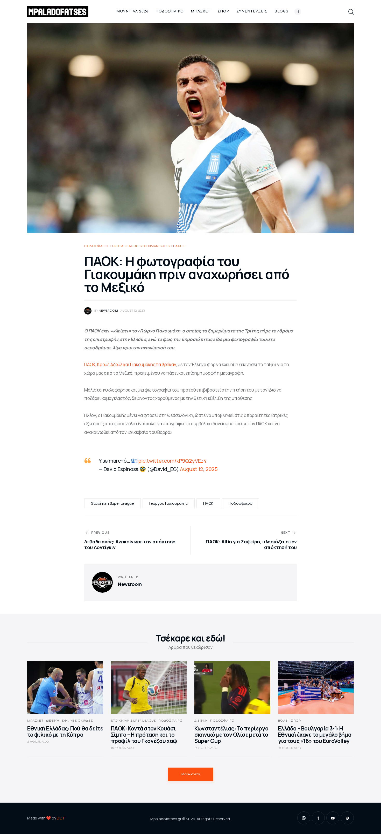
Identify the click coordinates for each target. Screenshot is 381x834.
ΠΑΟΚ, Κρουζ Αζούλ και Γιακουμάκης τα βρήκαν (130, 364)
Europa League (124, 246)
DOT (61, 818)
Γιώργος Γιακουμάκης (168, 503)
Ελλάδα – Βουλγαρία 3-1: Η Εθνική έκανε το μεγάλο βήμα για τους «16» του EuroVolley (314, 734)
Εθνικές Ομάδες (77, 720)
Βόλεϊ (283, 720)
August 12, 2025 (199, 469)
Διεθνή (52, 720)
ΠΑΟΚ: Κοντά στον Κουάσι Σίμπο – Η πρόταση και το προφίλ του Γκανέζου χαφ (144, 734)
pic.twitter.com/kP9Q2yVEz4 (172, 460)
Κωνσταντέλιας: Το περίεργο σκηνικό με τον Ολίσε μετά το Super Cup (231, 734)
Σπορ (296, 720)
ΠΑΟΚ (208, 503)
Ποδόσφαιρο (96, 246)
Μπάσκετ (35, 720)
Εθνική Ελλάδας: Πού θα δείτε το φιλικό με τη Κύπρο (65, 731)
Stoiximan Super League (162, 246)
